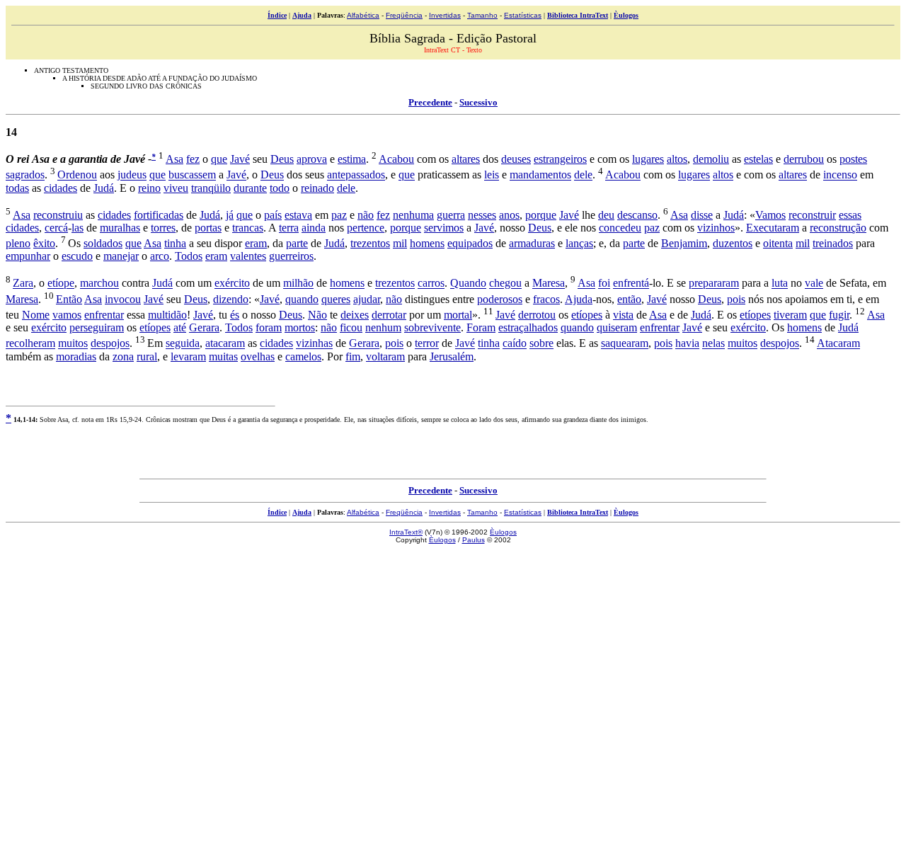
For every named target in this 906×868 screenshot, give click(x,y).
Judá (103, 188)
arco (159, 256)
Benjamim (684, 243)
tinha (175, 243)
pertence (365, 228)
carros (431, 284)
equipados (470, 243)
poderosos (499, 299)
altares (466, 159)
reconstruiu (58, 215)
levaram (188, 356)
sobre (541, 344)
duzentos (732, 243)
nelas (713, 344)
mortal (458, 315)
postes (853, 159)
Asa (174, 159)
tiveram (790, 315)
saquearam (624, 344)
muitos (73, 344)
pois (736, 299)
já (230, 215)
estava (298, 215)
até (179, 327)
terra (289, 228)
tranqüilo (211, 188)
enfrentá (631, 284)
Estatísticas (522, 15)
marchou (99, 284)
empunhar (28, 256)
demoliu (711, 159)
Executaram (772, 228)
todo (279, 188)
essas (850, 215)
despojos (110, 344)
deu (606, 215)
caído (515, 344)
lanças (579, 243)
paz (339, 215)
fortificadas (158, 215)
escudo (77, 256)
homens (427, 243)
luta (780, 284)
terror (427, 344)
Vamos (770, 215)
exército (232, 284)
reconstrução (838, 228)
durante (250, 188)
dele (583, 175)
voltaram (385, 356)
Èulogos (626, 15)
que (219, 159)
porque (540, 215)
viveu (176, 188)
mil (400, 243)
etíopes (586, 315)
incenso (840, 175)
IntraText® (406, 532)
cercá (56, 228)
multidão (167, 315)
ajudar (366, 299)
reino (149, 188)
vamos (66, 315)
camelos (303, 356)
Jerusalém (452, 356)
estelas (758, 159)
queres (335, 299)
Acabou (396, 159)
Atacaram (838, 344)
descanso (637, 215)
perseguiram (96, 327)
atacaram (225, 344)
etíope (60, 284)
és (234, 315)
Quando (468, 284)
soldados (103, 243)
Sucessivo (478, 102)
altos (677, 159)
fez (193, 159)
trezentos (370, 243)
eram (256, 243)
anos (509, 215)
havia (687, 344)
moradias (76, 356)
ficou (351, 327)
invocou (123, 299)
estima (352, 159)
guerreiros (291, 256)
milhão (298, 284)
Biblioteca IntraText (577, 15)
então (629, 299)
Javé (240, 159)
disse (702, 215)
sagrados (25, 175)
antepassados (356, 175)
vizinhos (716, 228)
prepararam (714, 284)
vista (623, 315)
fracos (546, 299)
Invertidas (445, 15)
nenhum (383, 327)
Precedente (430, 102)
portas (208, 228)
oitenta (778, 243)
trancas (247, 228)
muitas (223, 356)
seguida (183, 344)
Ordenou (77, 175)
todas (17, 188)
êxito (44, 243)
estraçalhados (528, 327)
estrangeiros (560, 159)
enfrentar (104, 315)
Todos (188, 256)
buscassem (192, 175)
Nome (36, 315)
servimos (444, 228)
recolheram (30, 344)
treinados (833, 243)
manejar (121, 256)
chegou (505, 284)
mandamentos (540, 175)
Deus (282, 159)
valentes (248, 256)
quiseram (617, 327)
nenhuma (413, 215)
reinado (317, 188)
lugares (648, 159)
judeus (132, 175)
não (365, 215)
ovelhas (258, 356)
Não (317, 315)
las (77, 228)
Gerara (204, 327)
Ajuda (301, 15)
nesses (482, 215)
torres (163, 228)
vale (814, 284)
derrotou (537, 315)
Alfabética (363, 15)
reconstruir (812, 215)
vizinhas (314, 344)
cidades (60, 188)
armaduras (532, 243)
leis (491, 175)
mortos (300, 327)
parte (297, 243)
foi (604, 284)
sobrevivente (432, 327)
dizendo (230, 299)
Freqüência (404, 15)
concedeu (620, 228)
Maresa (548, 284)
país (273, 215)
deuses (516, 159)
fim (352, 356)
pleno (18, 243)
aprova (312, 159)
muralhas (120, 228)
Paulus (473, 540)
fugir (839, 315)
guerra (451, 215)
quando (302, 299)
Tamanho (482, 15)
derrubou (804, 159)
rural (147, 356)
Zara (23, 284)
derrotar (389, 315)
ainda (314, 228)
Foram (480, 327)
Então (69, 299)
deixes (354, 315)
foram (269, 327)
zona (123, 356)
